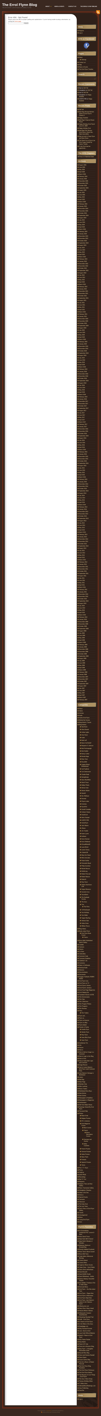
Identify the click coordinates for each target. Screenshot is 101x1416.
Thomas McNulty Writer (86, 1381)
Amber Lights (85, 732)
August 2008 (82, 658)
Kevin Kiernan (85, 839)
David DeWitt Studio (85, 1274)
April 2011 (82, 585)
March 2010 (82, 615)
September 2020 (83, 325)
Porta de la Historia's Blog (86, 1346)
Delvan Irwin (84, 788)
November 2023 (83, 238)
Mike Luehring (83, 1086)
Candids (81, 944)
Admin (81, 711)
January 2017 (83, 426)
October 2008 (83, 654)
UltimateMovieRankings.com (87, 1386)
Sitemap (83, 59)
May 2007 (82, 693)
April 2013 (82, 530)
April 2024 (82, 227)
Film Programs (83, 1006)
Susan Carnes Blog (84, 1359)
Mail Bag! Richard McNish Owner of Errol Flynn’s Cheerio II (86, 113)
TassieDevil (84, 894)
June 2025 (82, 194)
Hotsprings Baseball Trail (86, 1317)
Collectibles (82, 954)
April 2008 (82, 667)
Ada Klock (84, 727)
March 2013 (82, 532)
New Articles (82, 1093)
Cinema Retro (83, 1262)
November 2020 (83, 321)
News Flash (84, 1157)
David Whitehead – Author (86, 1276)
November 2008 (83, 651)
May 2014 (82, 500)
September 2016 (83, 436)
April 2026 (82, 172)
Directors (81, 970)
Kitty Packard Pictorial (85, 1328)
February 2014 (83, 507)
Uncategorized (83, 1215)
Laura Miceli (84, 847)
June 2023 (82, 250)
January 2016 (83, 454)
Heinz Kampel (85, 817)
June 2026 (82, 167)
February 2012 (83, 562)
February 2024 (83, 231)
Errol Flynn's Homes (85, 985)
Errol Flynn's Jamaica (85, 987)
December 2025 (83, 181)
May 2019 (82, 362)
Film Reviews (83, 1008)
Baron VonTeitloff (86, 743)
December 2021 (83, 291)
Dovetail (83, 798)
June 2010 (82, 608)
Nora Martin (82, 1342)
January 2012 (83, 564)
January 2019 (83, 371)
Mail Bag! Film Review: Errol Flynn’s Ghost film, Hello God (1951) (86, 132)
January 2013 (83, 536)
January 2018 (83, 399)
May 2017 (82, 417)
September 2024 (83, 215)
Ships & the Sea (83, 1192)
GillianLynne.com (84, 1306)
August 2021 (82, 300)
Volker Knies (85, 923)
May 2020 (82, 335)
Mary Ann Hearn (86, 855)
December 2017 (83, 401)
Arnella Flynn (85, 1029)
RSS (97, 13)
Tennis (83, 1165)
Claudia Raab (85, 774)
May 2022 (82, 279)
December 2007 (83, 677)
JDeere (83, 828)
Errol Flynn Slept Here (85, 1298)
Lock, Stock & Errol (84, 1331)
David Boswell (83, 1272)
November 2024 (83, 211)
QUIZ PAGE (82, 1174)
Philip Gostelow (85, 866)
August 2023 (82, 245)
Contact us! (82, 62)
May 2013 (82, 527)
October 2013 (83, 516)
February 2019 (83, 369)
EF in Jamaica (85, 1121)
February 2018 (83, 397)
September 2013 (83, 518)
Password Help (83, 1111)
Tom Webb (84, 915)
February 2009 (83, 644)
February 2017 (83, 424)
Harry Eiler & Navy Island (86, 1308)
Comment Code (83, 956)
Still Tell (86, 88)
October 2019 (83, 351)
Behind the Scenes (84, 720)
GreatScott (84, 814)
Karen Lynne (85, 833)
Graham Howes (85, 812)
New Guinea (82, 1095)
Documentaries (83, 972)
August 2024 (82, 217)
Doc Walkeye (85, 796)
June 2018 (82, 387)
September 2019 (83, 353)
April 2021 (82, 309)
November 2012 (83, 541)
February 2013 (83, 534)
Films (80, 1010)
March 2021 (82, 312)
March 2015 (82, 477)
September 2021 (83, 298)
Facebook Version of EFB (86, 994)
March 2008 (82, 670)
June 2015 (82, 470)
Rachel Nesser (85, 868)
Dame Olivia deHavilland (86, 1269)
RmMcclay (84, 871)
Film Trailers (85, 1013)
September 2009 (83, 628)
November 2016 (83, 431)
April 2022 (82, 282)
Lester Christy (85, 849)
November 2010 (83, 596)
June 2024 (82, 222)
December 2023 (83, 236)
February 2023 (83, 259)
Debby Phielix (85, 785)
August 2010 (82, 603)
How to (81, 1050)
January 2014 (83, 509)
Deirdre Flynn (85, 1032)
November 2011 (83, 569)
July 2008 (82, 660)
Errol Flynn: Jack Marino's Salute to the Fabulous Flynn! (86, 1301)
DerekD (83, 793)
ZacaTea (81, 1390)
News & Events (83, 67)
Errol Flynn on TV (84, 983)
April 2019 (82, 364)
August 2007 (82, 686)
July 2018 (82, 385)
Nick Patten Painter (84, 1339)
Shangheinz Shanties (85, 1190)
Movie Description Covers (89, 1134)
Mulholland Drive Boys (85, 1091)
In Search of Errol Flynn (86, 1321)
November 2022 (83, 266)
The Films (87, 906)
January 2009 (83, 647)
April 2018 (82, 392)
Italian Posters (85, 1154)
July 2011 (82, 578)
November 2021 (83, 293)
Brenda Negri (85, 756)
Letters (81, 1077)
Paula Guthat (85, 860)
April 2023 (82, 254)
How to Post (82, 1058)
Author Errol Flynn (84, 717)
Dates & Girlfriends (84, 965)
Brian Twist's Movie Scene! (87, 1251)
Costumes (82, 963)
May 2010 (82, 610)
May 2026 (82, 169)
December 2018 (83, 374)
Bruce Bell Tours (84, 1254)
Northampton (82, 1102)
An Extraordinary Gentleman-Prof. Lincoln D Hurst (86, 1232)
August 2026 (82, 165)
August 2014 (82, 493)
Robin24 (83, 879)
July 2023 (82, 247)
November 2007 (83, 679)
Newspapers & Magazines (86, 1100)
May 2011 (82, 582)
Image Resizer (83, 1065)
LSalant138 (84, 852)
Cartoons (81, 947)
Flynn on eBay (83, 1022)
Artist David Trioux (84, 1236)
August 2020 (82, 328)
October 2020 (83, 323)
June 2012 (82, 553)
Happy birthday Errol (85, 128)
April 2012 (82, 557)
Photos (81, 1113)
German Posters (86, 1151)
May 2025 (82, 197)
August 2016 (82, 438)
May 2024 (82, 224)
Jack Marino (84, 825)
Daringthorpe (85, 777)
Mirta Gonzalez (85, 858)
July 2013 (82, 523)
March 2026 (82, 174)
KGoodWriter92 (85, 844)
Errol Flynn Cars (83, 981)
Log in (81, 33)
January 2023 (83, 261)
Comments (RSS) (55, 1412)
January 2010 (83, 619)
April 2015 (82, 475)
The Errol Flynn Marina (85, 1372)
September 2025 (83, 188)
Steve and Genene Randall (86, 1355)
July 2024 (82, 220)
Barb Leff (84, 740)
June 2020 (82, 332)
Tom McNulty (85, 912)
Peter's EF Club (83, 1344)
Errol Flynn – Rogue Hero (86, 1293)
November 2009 (83, 624)
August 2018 (82, 383)
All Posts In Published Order (86, 156)
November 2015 (83, 458)
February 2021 (83, 314)
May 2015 (82, 472)
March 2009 (82, 642)
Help (80, 64)
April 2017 (82, 419)
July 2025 (82, 192)
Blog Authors (82, 724)
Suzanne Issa (85, 892)
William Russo (85, 926)
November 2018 (83, 376)
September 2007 (83, 683)
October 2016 (83, 433)
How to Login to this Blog (86, 1056)
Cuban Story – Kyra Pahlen (87, 1267)
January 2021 (83, 316)
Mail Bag (81, 1079)
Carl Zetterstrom (86, 771)
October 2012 (83, 543)
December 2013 (83, 511)
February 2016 (83, 452)
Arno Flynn (84, 735)
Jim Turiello (84, 831)
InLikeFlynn (84, 823)
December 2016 (83, 429)
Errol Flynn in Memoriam (86, 1295)
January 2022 (83, 289)
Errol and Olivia (83, 1287)
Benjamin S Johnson (87, 745)
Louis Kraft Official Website (87, 1333)
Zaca (80, 1222)
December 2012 (83, 539)
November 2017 (83, 403)
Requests (82, 1181)
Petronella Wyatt (86, 863)
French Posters (85, 1149)
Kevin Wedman (85, 841)
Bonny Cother (85, 753)
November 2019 (83, 348)
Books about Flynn (84, 931)
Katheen (83, 836)
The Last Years (83, 1206)
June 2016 (82, 442)
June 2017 (82, 415)
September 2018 (83, 380)
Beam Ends (84, 1115)
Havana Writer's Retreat (86, 1310)
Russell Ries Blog (84, 1353)
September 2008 (83, 656)
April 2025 (82, 199)
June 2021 (82, 305)
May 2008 (82, 665)
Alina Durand (85, 729)
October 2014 (83, 488)
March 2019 (82, 367)
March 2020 (82, 339)
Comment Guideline (84, 958)
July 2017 (82, 413)
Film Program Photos (85, 1004)
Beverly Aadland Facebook (86, 1249)
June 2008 (82, 663)
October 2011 (83, 571)
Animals (81, 713)
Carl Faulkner (85, 769)
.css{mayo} (48, 1410)
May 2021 (82, 307)
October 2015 (83, 461)
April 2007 (82, 695)
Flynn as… (82, 1018)
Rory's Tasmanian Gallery (86, 1188)
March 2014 (82, 504)
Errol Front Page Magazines (87, 990)
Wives (81, 1217)
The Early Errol (83, 1204)
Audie (83, 737)
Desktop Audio (83, 967)
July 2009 (82, 633)
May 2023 (82, 252)
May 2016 (82, 445)
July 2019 (82, 358)
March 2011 (82, 587)
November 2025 (83, 183)
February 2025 (83, 204)
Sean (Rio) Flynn (86, 1037)
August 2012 (82, 548)
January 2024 (83, 233)
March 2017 (82, 422)
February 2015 (83, 479)
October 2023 (83, 240)
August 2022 (82, 273)
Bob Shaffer (84, 751)
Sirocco (81, 1195)
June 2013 (82, 525)
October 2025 (83, 185)
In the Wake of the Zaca (86, 1324)
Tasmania (82, 1199)
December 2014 (83, 484)
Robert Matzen (85, 876)
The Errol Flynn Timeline (86, 69)
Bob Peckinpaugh (86, 748)
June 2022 (82, 277)
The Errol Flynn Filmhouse (86, 1370)
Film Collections (83, 1001)
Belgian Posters (86, 1118)
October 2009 (83, 626)
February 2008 (83, 672)
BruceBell (84, 762)
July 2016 (82, 440)
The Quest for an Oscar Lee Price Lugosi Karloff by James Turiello (87, 142)
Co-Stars (81, 951)
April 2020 (82, 337)
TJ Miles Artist (83, 1383)
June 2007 (82, 690)
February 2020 (83, 341)
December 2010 (83, 594)
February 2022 (83, 286)
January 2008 (83, 674)
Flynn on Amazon (84, 1020)
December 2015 (83, 456)
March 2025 (82, 201)
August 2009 (82, 631)
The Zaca (84, 902)
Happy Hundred (83, 117)
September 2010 (83, 601)
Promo (81, 1170)
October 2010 (83, 598)
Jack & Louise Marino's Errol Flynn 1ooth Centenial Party (87, 1069)
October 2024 (83, 213)
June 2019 (82, 360)
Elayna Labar (85, 801)
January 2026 (83, 178)
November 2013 (83, 514)
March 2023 (82, 256)
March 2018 (82, 394)
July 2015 (82, 468)
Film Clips (82, 999)
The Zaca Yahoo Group (85, 1379)
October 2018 (83, 378)
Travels (81, 1212)
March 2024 (82, 229)
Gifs (80, 1045)
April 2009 (82, 640)
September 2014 (83, 491)
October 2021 (83, 295)
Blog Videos (82, 928)
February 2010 (83, 617)
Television (82, 1201)
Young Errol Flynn (84, 1219)
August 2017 (82, 410)
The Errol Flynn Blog (19, 5)
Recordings (82, 1177)
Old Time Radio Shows (85, 1104)
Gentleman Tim (83, 1043)
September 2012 (83, 546)
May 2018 (82, 390)
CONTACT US (83, 960)
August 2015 (82, 465)
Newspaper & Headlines (86, 1098)
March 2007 (82, 697)
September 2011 (83, 573)
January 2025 (83, 206)
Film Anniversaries (84, 997)
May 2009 (82, 637)
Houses (81, 1047)
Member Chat (83, 1084)
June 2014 (82, 497)
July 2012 (82, 550)
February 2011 (83, 589)
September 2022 (83, 270)
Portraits (83, 1159)
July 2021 (82, 302)
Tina (82, 904)
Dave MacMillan (86, 780)
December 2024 (83, 208)
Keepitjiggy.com (83, 1326)
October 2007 (83, 681)
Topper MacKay (85, 918)
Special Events (83, 1197)
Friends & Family (84, 1027)
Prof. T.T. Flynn (83, 1168)
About (80, 57)
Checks (81, 949)
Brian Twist (84, 759)
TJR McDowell (85, 910)
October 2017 (83, 406)
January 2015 (83, 481)
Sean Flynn (84, 1040)
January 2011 (83, 592)
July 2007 (82, 688)
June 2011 (82, 580)
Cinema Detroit (83, 1260)
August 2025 (82, 190)
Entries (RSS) (46, 1412)
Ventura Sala (85, 920)
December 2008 (83, 649)
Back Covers (87, 1127)
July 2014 (82, 495)
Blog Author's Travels (85, 722)
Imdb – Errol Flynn (84, 1319)
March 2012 (82, 559)
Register (81, 30)
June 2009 (82, 635)
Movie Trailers (83, 1088)
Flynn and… (82, 1015)
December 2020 (83, 318)
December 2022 (83, 263)
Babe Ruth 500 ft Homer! (86, 1239)
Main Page (82, 1082)
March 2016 (82, 449)
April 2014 (82, 502)
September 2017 (83, 408)
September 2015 (83, 463)
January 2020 (83, 344)
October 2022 (83, 268)
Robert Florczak (86, 874)
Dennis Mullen (85, 790)
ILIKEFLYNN (85, 820)
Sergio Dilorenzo (86, 889)
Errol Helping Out (84, 992)
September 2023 (83, 243)
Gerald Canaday (86, 809)
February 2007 (83, 699)
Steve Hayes (83, 1357)
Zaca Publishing (83, 1388)
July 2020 (82, 330)
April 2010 (82, 612)
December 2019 (83, 346)
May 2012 (82, 555)
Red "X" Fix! (82, 1179)
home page (18, 21)
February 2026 (83, 176)
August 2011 (82, 575)
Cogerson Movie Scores (86, 1265)
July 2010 (82, 605)
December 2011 (83, 566)
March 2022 (82, 284)
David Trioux (85, 782)
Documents (82, 974)
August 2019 (82, 355)
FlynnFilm (84, 806)
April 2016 (82, 447)
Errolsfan (84, 804)
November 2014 (83, 486)
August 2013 (82, 520)
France (86, 937)
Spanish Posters (86, 1162)
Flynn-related (83, 1025)
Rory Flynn (84, 882)
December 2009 (83, 621)
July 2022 (82, 275)
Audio (80, 715)
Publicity (81, 1172)
